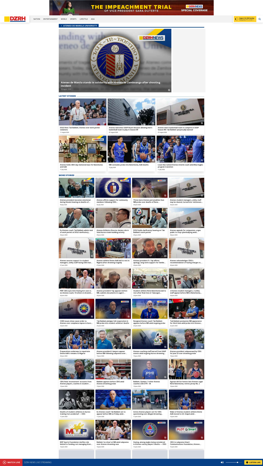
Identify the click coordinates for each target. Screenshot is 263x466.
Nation (36, 19)
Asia (93, 19)
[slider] (237, 462)
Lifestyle (84, 19)
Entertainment (50, 19)
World (64, 19)
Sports (73, 19)
